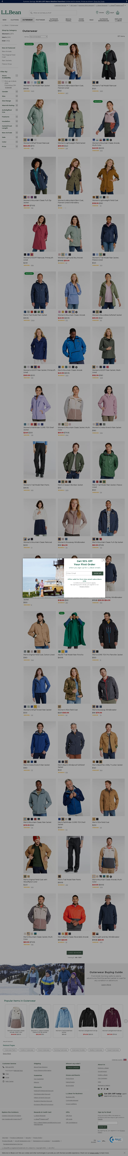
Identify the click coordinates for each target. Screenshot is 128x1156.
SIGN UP (97, 573)
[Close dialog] (103, 560)
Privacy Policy (84, 586)
